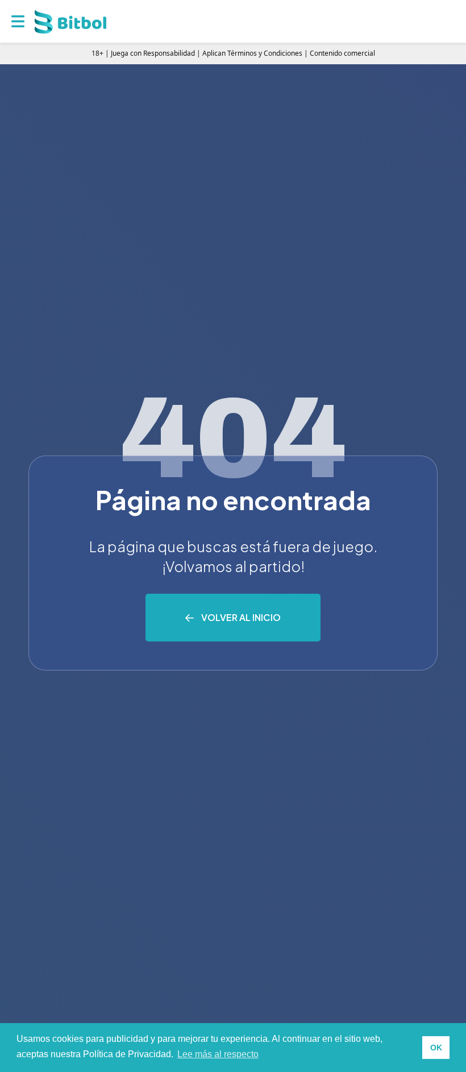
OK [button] (436, 1047)
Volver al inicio (241, 617)
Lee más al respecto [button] (218, 1054)
